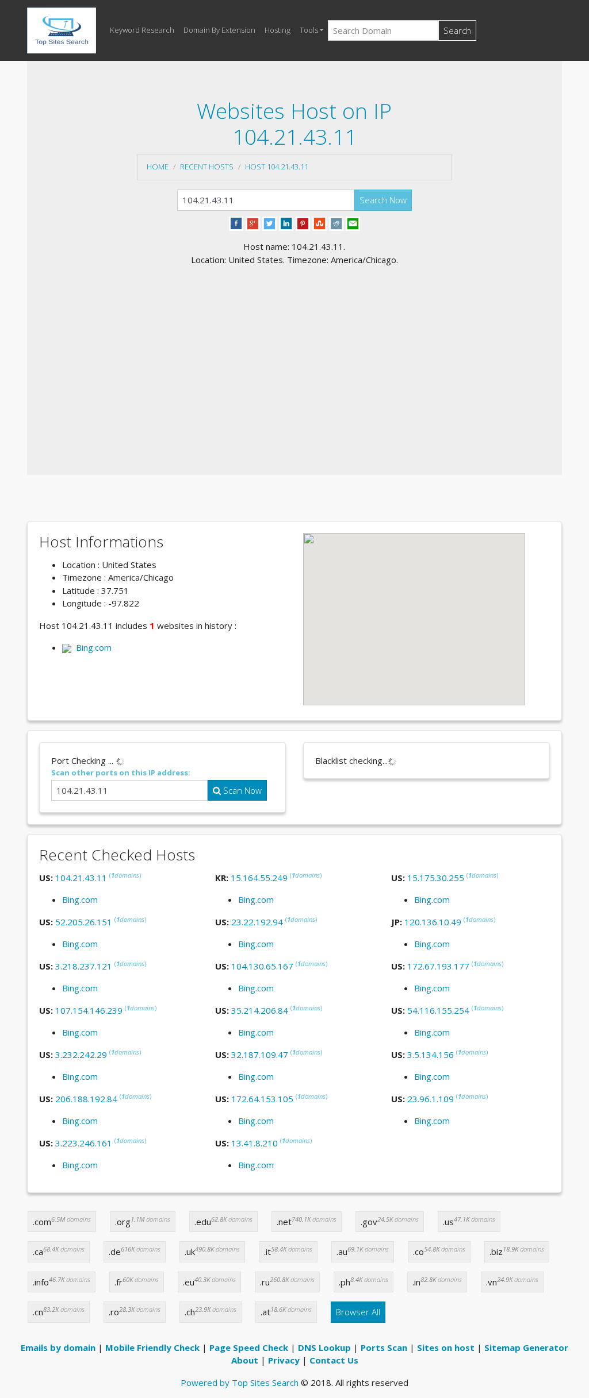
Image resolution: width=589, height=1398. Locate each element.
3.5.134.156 (430, 1054)
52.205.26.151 (83, 922)
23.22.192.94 (257, 922)
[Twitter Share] (269, 223)
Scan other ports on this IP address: (120, 772)
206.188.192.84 (86, 1099)
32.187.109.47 (259, 1054)
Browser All (358, 1312)
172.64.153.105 (262, 1099)
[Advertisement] (294, 352)
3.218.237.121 (83, 966)
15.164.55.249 (259, 877)
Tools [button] (309, 30)
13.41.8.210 (254, 1143)
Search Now (383, 200)
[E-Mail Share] (353, 223)
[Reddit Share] (336, 223)
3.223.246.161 (83, 1143)
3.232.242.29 (81, 1054)
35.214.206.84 (259, 1010)
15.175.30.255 (435, 877)
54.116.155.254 (438, 1010)
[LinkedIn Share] (286, 223)
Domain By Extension (219, 30)
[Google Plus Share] (253, 223)
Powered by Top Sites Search (240, 1382)
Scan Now (241, 790)
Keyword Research (142, 30)
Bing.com (91, 647)
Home (158, 166)
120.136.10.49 (432, 922)
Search (457, 30)
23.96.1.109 (430, 1099)
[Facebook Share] (236, 223)
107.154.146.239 (89, 1010)
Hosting (277, 30)
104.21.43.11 (81, 877)
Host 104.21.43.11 (276, 166)
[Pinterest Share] (303, 223)
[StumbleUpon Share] (319, 223)
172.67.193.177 (438, 966)
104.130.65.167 (262, 966)
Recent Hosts (207, 166)
